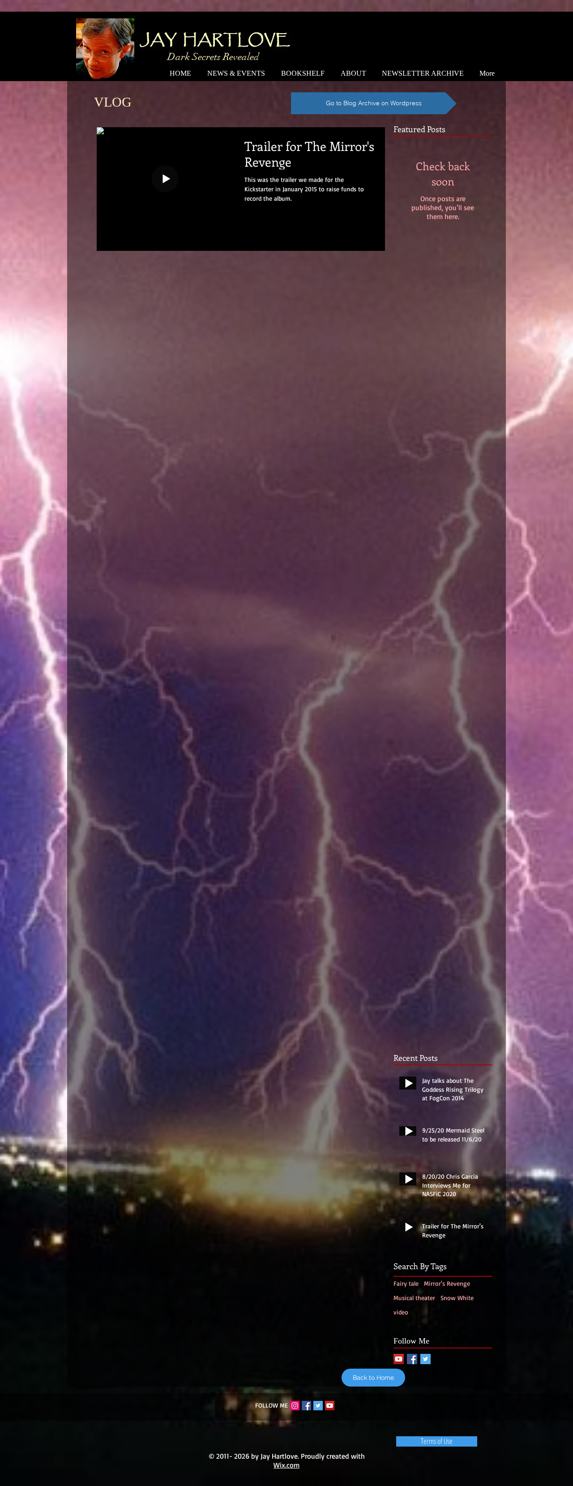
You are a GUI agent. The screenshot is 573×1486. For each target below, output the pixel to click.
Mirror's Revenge (447, 1283)
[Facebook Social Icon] (412, 1359)
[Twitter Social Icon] (425, 1359)
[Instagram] (294, 1405)
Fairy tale (406, 1283)
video (400, 1312)
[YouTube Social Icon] (398, 1359)
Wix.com (286, 1464)
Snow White (457, 1297)
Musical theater (414, 1297)
